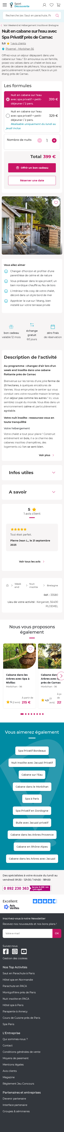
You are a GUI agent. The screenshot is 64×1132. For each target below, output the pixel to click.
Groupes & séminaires (16, 1111)
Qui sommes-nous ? (15, 1039)
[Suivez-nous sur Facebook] (6, 951)
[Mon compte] (44, 5)
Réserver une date (32, 180)
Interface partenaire (15, 1105)
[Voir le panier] (58, 5)
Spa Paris (8, 1024)
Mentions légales (13, 1064)
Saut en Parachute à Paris (19, 973)
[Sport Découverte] (19, 5)
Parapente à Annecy (15, 1011)
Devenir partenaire (14, 1098)
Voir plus (44, 455)
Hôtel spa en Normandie (18, 979)
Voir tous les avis (29, 561)
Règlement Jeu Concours (18, 1083)
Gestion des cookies (15, 958)
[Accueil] (7, 585)
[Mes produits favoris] (51, 5)
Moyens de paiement (16, 1058)
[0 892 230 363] (32, 888)
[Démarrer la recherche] (57, 15)
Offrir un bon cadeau (34, 167)
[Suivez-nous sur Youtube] (24, 951)
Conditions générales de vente (21, 1051)
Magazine (9, 1077)
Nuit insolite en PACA (16, 998)
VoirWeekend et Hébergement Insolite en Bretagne (31, 25)
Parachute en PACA (15, 986)
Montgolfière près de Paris (19, 992)
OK (57, 933)
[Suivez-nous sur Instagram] (15, 951)
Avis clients (10, 1071)
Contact (8, 1045)
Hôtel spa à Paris (13, 1005)
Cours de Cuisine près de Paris (21, 1017)
